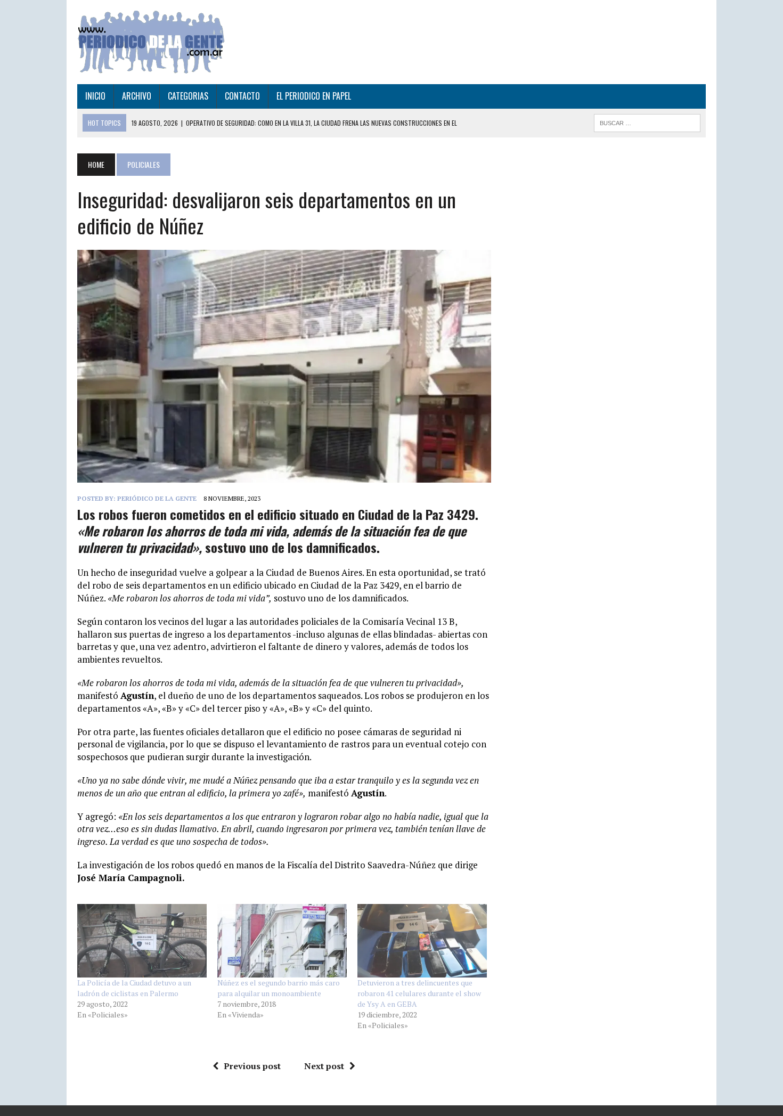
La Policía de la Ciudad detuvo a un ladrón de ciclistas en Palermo (134, 987)
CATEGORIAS (188, 95)
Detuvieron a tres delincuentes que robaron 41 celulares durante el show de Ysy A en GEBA (419, 993)
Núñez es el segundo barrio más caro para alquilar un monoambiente (278, 987)
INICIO (95, 95)
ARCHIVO (136, 95)
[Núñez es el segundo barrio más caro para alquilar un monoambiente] (282, 941)
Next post (324, 1066)
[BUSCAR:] (647, 121)
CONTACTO (242, 95)
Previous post (252, 1066)
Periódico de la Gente (157, 498)
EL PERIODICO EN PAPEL (313, 95)
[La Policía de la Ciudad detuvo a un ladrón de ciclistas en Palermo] (142, 941)
